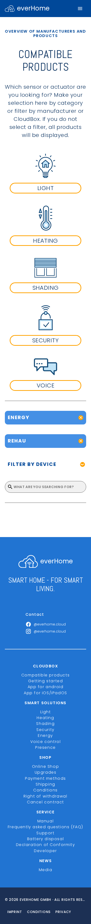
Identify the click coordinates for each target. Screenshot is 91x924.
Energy (45, 735)
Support (45, 833)
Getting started (45, 681)
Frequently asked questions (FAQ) (45, 827)
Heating (45, 718)
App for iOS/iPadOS (45, 693)
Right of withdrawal (45, 796)
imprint (14, 911)
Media (45, 870)
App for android (46, 687)
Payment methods (45, 778)
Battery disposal (45, 839)
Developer (45, 851)
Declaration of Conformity (45, 844)
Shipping (45, 784)
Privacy (63, 911)
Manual (45, 821)
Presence (45, 747)
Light (45, 712)
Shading (45, 723)
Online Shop (45, 766)
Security (45, 729)
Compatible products (45, 675)
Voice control (45, 741)
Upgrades (46, 772)
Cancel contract (45, 802)
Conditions (45, 790)
